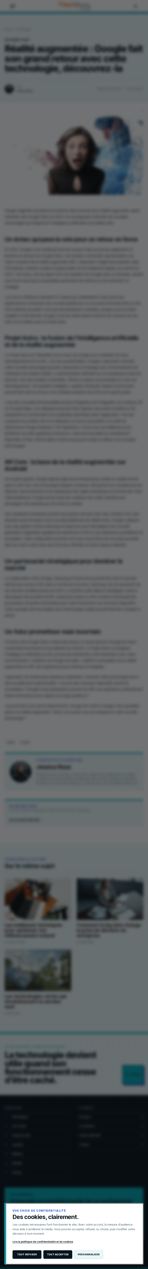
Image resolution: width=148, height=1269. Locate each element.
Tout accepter (58, 1254)
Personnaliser (89, 1254)
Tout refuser (27, 1254)
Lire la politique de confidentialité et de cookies (43, 1241)
